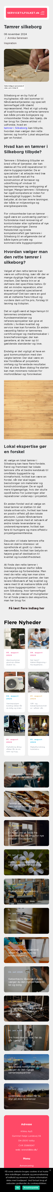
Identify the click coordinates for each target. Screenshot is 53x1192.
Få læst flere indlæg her (26, 608)
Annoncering (27, 1165)
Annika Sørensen (18, 38)
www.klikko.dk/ (29, 1149)
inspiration (10, 43)
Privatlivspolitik (31, 1188)
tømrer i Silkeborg (16, 127)
